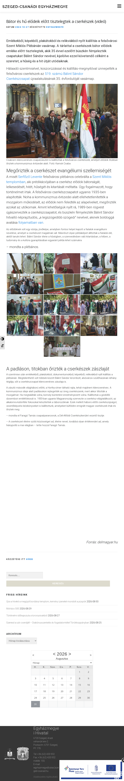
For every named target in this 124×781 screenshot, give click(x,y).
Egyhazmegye (55, 27)
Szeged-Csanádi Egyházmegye (35, 6)
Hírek (29, 559)
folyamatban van (30, 222)
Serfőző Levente (30, 177)
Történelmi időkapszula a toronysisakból (26, 615)
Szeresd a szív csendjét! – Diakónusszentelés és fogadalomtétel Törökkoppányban (47, 622)
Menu (119, 6)
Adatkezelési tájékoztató (45, 776)
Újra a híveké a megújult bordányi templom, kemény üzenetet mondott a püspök (46, 601)
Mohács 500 (12, 608)
